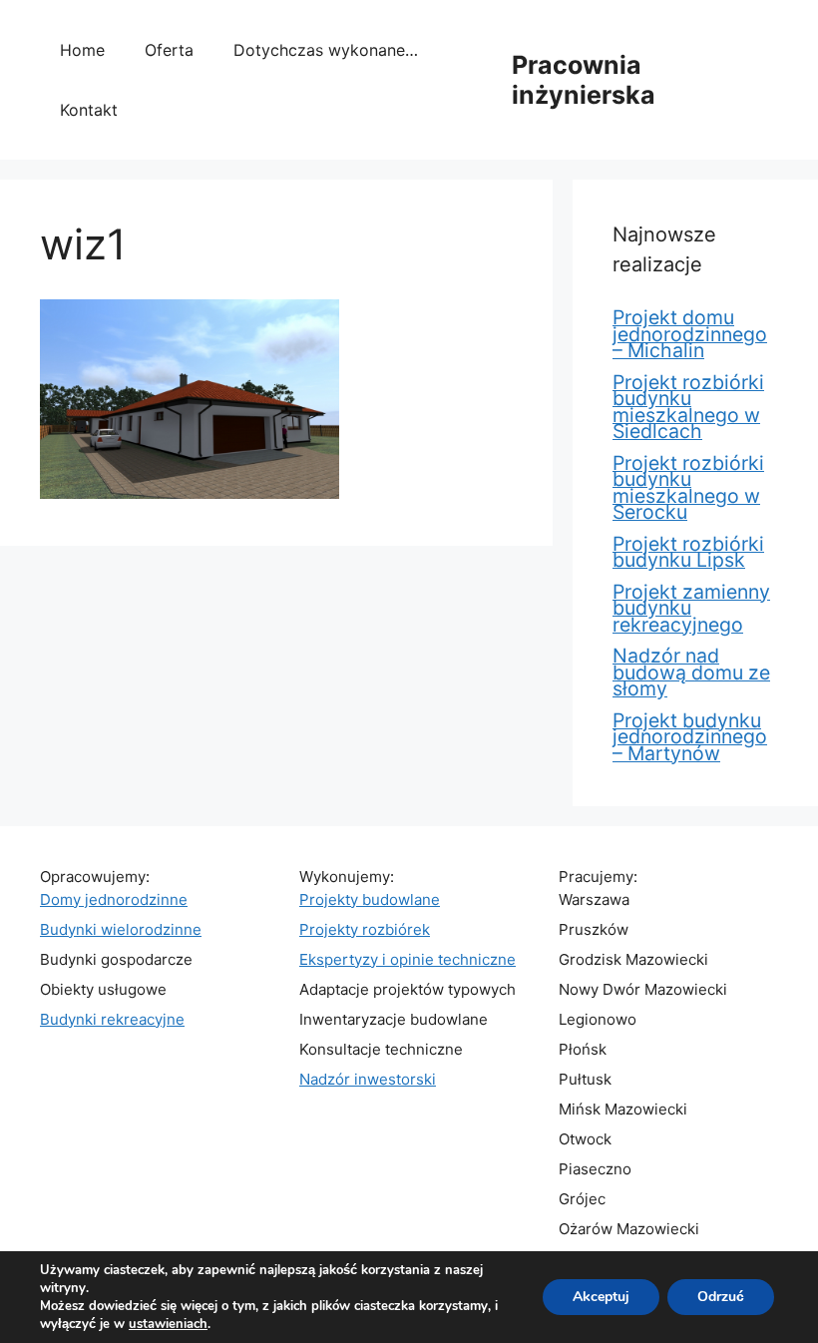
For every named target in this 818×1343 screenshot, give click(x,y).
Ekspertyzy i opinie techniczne (407, 959)
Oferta (169, 50)
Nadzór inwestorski (367, 1079)
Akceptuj (601, 1296)
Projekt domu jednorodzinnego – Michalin (690, 333)
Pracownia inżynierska (583, 80)
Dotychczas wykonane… (325, 50)
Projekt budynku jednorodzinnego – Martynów (690, 736)
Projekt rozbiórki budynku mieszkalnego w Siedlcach (688, 407)
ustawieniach (168, 1324)
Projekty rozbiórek (364, 929)
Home (82, 50)
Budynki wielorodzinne (121, 929)
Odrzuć (720, 1296)
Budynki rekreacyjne (112, 1019)
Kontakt (89, 110)
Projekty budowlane (369, 899)
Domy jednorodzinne (114, 899)
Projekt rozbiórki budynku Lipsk (688, 552)
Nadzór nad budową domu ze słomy (691, 672)
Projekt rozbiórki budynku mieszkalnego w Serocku (688, 488)
